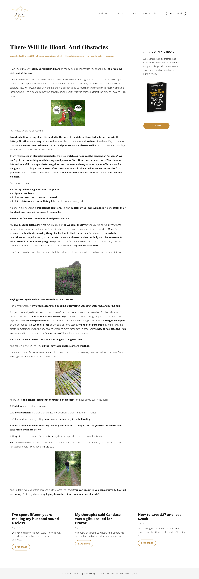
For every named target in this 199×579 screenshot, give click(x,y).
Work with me (105, 13)
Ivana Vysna (131, 573)
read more (21, 547)
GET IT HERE (156, 126)
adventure (40, 56)
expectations (50, 56)
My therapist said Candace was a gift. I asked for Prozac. (98, 518)
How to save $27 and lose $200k (159, 516)
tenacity (98, 56)
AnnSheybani (17, 56)
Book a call (176, 13)
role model (90, 56)
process (78, 56)
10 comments (109, 56)
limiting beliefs (68, 56)
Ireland (59, 56)
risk (83, 56)
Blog (134, 13)
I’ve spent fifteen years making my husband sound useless (35, 518)
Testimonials (149, 13)
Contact (122, 13)
